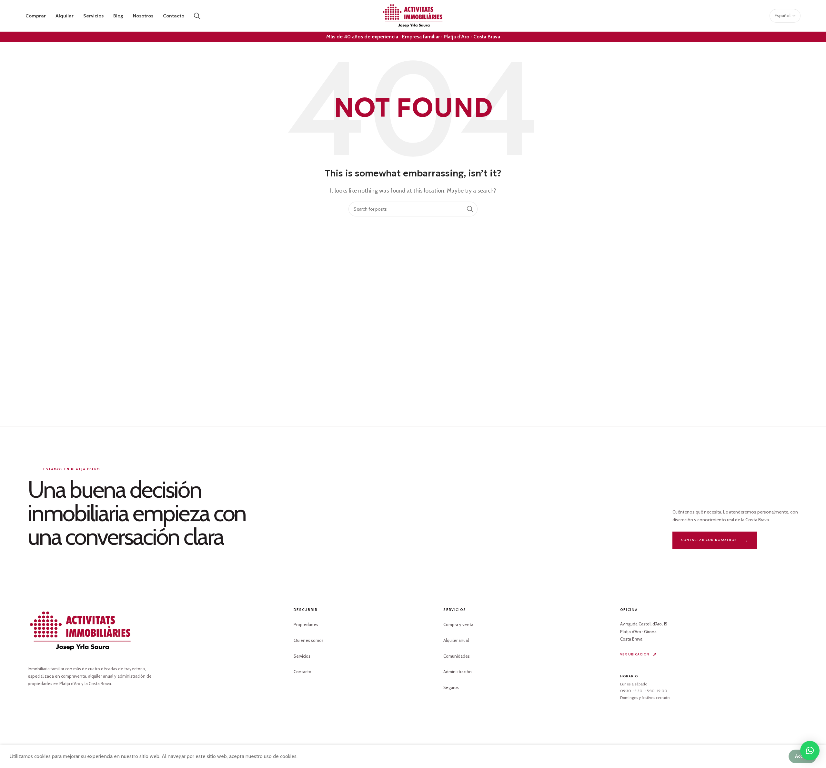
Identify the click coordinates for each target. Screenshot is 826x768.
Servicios (302, 656)
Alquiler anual (456, 640)
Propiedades (306, 624)
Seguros (451, 687)
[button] (810, 750)
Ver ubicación (635, 654)
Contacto (302, 671)
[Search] (197, 15)
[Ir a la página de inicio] (81, 631)
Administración (457, 671)
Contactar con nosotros (709, 540)
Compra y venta (458, 624)
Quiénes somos (309, 640)
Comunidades (456, 656)
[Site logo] (413, 15)
